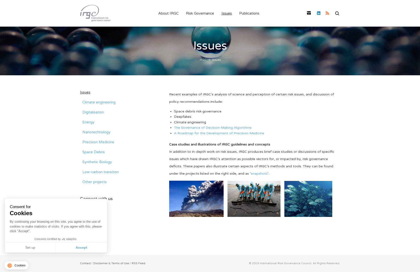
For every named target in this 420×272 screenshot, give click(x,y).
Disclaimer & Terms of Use (111, 263)
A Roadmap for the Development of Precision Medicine (219, 133)
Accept (81, 247)
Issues (85, 92)
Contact (85, 263)
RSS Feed (138, 263)
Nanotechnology (96, 132)
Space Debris (93, 152)
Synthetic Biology (97, 162)
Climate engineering (98, 102)
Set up (30, 247)
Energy (88, 122)
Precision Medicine (98, 142)
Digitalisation (93, 112)
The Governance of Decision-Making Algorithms (213, 128)
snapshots (259, 173)
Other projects (94, 182)
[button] (16, 265)
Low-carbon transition (100, 172)
